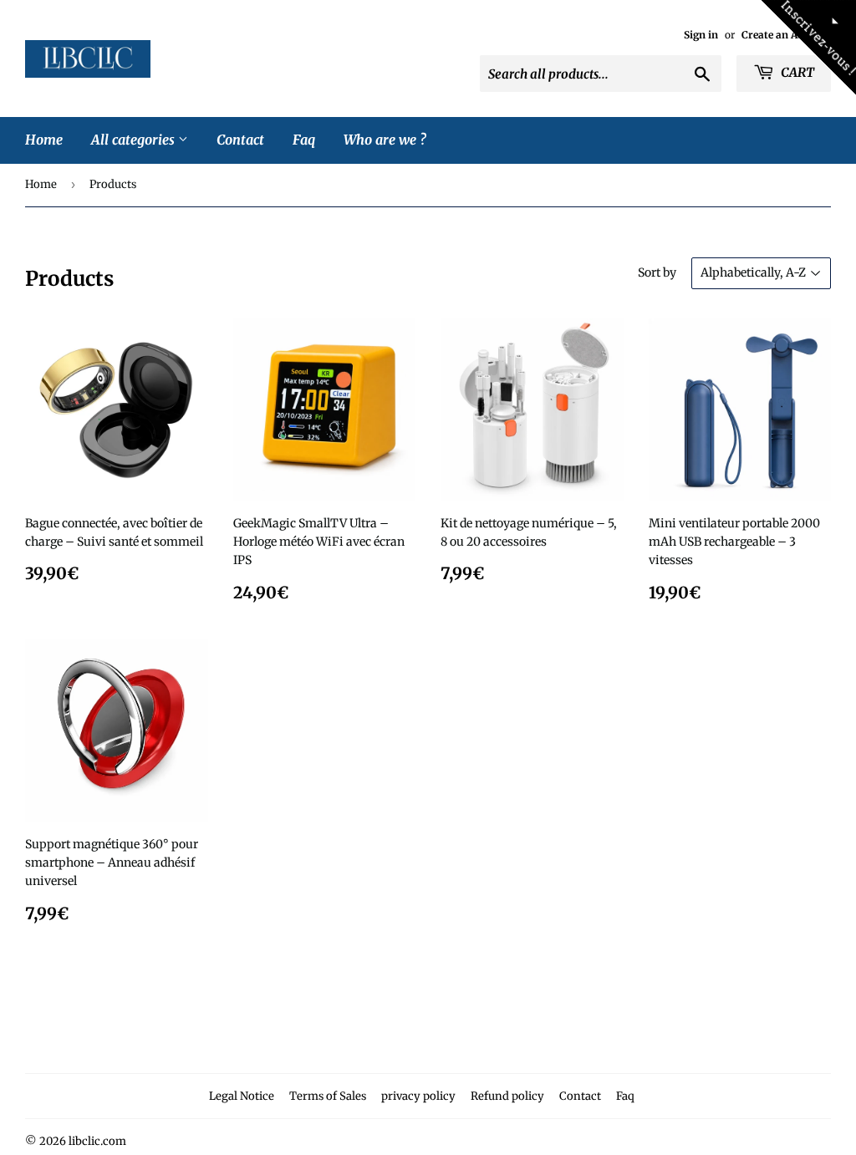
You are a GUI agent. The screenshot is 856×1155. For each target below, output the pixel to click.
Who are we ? (384, 139)
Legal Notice (241, 1096)
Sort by (657, 272)
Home (44, 139)
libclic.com (97, 1141)
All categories (134, 139)
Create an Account (786, 34)
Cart (796, 72)
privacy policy (418, 1096)
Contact (240, 139)
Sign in (701, 34)
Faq (304, 139)
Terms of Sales (327, 1096)
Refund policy (507, 1096)
